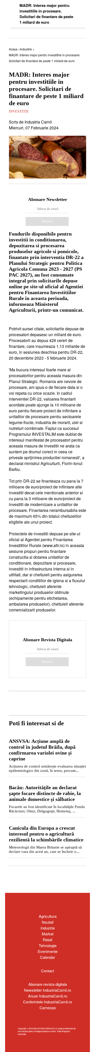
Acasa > (14, 49)
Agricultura (47, 916)
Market (47, 933)
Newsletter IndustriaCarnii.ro (47, 990)
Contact (47, 970)
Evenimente (48, 951)
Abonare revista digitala (47, 984)
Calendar (47, 957)
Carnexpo (48, 1007)
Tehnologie (47, 945)
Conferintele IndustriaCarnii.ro (47, 1001)
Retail (47, 939)
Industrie (48, 928)
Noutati (47, 922)
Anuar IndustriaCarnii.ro (47, 996)
